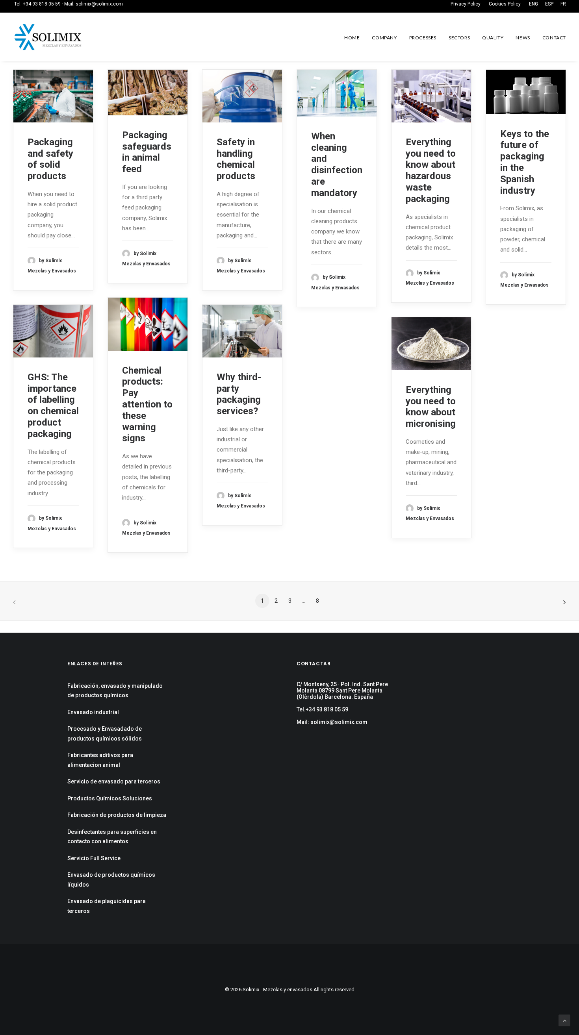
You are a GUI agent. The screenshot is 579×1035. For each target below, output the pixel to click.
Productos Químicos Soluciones (109, 798)
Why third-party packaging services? (239, 394)
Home (352, 38)
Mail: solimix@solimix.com (332, 722)
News (523, 38)
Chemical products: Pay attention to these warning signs (147, 404)
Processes (422, 38)
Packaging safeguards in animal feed (146, 152)
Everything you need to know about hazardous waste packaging (431, 170)
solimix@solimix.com (99, 4)
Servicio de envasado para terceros (113, 781)
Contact (554, 38)
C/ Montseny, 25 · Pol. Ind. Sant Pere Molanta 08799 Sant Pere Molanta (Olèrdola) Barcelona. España (342, 690)
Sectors (459, 38)
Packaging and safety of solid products (50, 159)
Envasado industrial (93, 712)
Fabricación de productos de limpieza (116, 815)
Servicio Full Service (94, 858)
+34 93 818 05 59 (42, 4)
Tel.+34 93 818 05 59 (322, 709)
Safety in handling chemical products (236, 159)
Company (384, 38)
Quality (492, 38)
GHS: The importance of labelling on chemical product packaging (53, 405)
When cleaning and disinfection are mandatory (336, 164)
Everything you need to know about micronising (431, 406)
